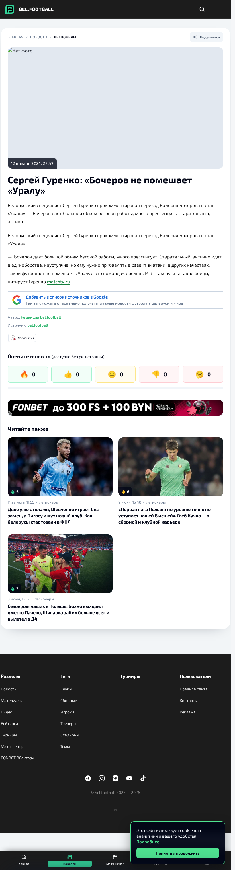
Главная (16, 37)
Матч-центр (12, 746)
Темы (65, 746)
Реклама (188, 711)
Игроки (67, 711)
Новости (38, 37)
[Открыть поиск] (202, 9)
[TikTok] (143, 778)
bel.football (37, 325)
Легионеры (65, 37)
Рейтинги (9, 723)
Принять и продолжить (177, 853)
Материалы (12, 700)
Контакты (189, 700)
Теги (65, 676)
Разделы (10, 676)
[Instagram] (101, 778)
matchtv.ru (58, 281)
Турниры (9, 734)
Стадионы (69, 734)
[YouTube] (129, 778)
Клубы (66, 688)
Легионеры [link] (48, 502)
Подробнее (147, 841)
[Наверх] (115, 810)
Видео (6, 711)
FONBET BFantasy (17, 757)
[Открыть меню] (224, 9)
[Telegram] (88, 778)
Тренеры (68, 723)
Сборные (68, 700)
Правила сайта (194, 688)
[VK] (115, 778)
